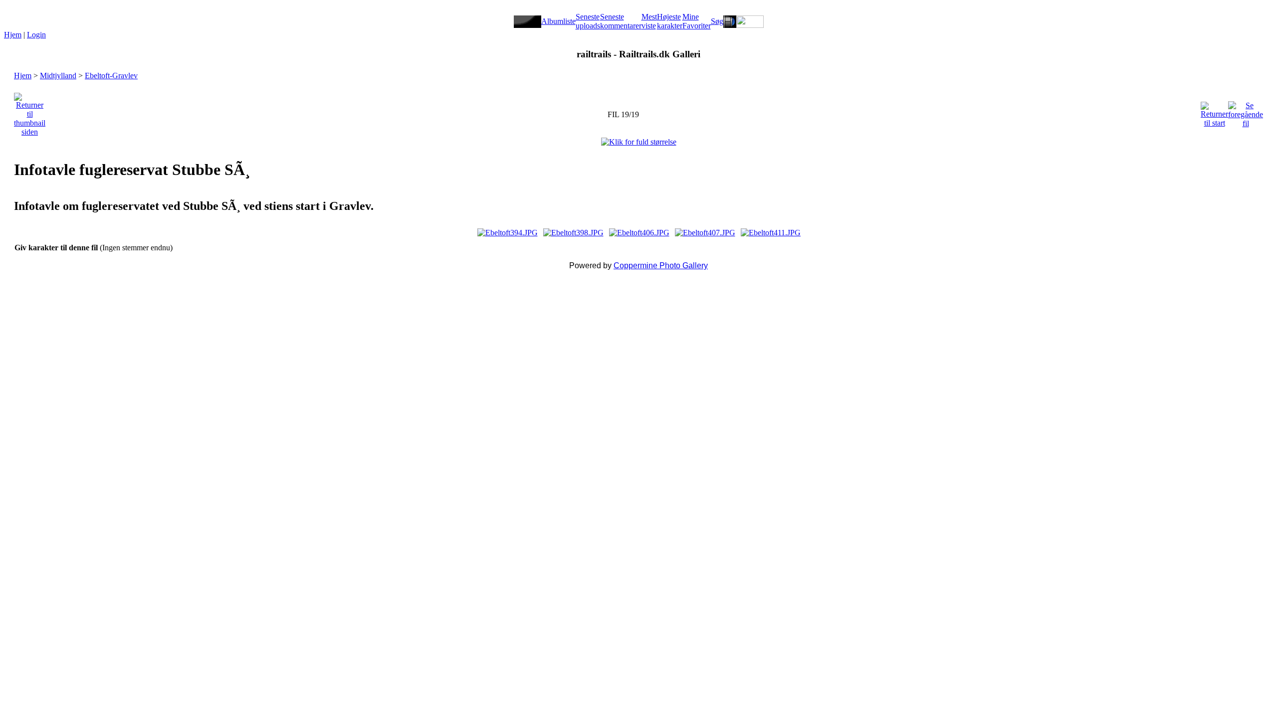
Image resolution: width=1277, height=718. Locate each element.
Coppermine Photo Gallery (661, 265)
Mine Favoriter (696, 21)
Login (36, 34)
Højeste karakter (669, 21)
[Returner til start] (1214, 112)
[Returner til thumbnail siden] (29, 112)
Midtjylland (58, 75)
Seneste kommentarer (620, 21)
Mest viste (649, 21)
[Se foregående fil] (1245, 112)
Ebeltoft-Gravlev (111, 75)
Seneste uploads (588, 21)
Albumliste (558, 21)
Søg (717, 21)
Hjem (12, 34)
